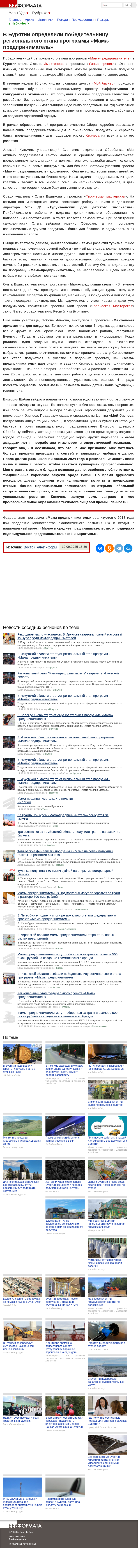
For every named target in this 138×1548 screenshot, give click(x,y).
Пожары (103, 19)
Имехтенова (54, 64)
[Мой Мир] (128, 548)
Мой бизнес (103, 83)
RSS (34, 1544)
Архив (29, 19)
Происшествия (83, 19)
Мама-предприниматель (109, 58)
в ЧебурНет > (19, 23)
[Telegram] (118, 548)
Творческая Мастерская (112, 306)
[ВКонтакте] (100, 548)
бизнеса (93, 135)
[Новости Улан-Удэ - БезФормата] (21, 4)
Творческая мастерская (105, 196)
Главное (15, 19)
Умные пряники (101, 64)
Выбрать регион (17, 1539)
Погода (62, 19)
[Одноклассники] (109, 548)
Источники (45, 19)
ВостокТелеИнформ (40, 547)
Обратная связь (17, 1536)
